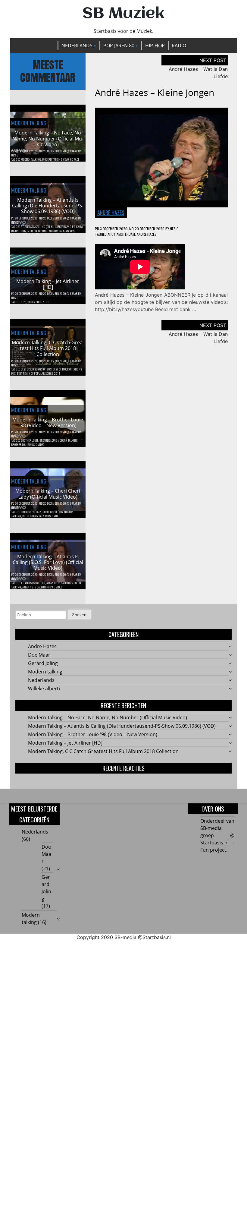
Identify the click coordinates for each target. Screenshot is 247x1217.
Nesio (14, 155)
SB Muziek (123, 14)
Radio (179, 45)
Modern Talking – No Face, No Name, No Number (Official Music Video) (47, 138)
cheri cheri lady (31, 511)
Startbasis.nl (156, 937)
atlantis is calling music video (42, 587)
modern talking (31, 159)
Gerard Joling (43, 663)
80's (23, 302)
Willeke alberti (44, 688)
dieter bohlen (36, 302)
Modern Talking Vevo (55, 159)
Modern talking (28, 123)
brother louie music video (27, 444)
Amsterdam (126, 234)
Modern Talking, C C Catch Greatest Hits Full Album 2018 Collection (48, 348)
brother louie (29, 440)
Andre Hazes (110, 212)
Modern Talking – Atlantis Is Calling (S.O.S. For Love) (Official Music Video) (48, 562)
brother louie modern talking (58, 440)
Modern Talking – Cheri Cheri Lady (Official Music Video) (47, 493)
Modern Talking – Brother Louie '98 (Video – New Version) (47, 422)
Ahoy (111, 234)
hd (47, 302)
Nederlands (76, 45)
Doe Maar (39, 654)
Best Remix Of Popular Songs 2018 (38, 373)
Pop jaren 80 (118, 45)
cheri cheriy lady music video (41, 516)
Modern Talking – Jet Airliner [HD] (47, 284)
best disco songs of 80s (36, 369)
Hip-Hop (155, 45)
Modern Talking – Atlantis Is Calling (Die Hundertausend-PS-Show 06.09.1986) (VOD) (47, 206)
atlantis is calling (33, 583)
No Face (74, 159)
